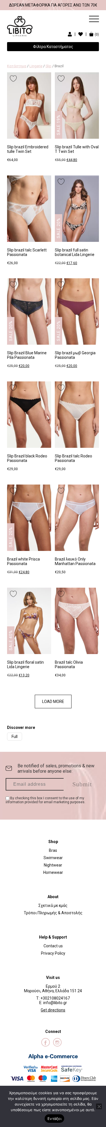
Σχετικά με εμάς (53, 905)
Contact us (53, 946)
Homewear (53, 872)
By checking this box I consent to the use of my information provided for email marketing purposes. (45, 800)
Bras (53, 850)
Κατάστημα (16, 66)
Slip (48, 66)
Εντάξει (54, 1118)
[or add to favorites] (13, 78)
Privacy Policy (53, 953)
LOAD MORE (53, 701)
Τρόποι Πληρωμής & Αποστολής (53, 913)
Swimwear (53, 857)
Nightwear (53, 865)
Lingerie (35, 66)
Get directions (53, 1010)
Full (15, 736)
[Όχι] (99, 1106)
